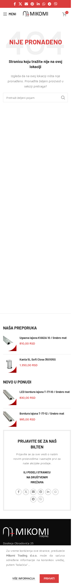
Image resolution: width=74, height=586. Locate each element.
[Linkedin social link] (38, 4)
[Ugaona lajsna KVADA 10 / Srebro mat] (9, 343)
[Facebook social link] (14, 4)
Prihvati (49, 578)
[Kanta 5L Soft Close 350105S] (9, 365)
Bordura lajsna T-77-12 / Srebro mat (42, 413)
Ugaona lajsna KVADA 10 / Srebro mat (43, 338)
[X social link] (20, 4)
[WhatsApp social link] (43, 4)
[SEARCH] (63, 97)
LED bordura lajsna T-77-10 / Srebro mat (45, 392)
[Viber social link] (56, 4)
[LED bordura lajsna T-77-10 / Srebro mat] (9, 397)
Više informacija (24, 578)
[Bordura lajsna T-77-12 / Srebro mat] (9, 419)
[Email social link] (26, 4)
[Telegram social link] (49, 4)
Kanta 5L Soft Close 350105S (38, 359)
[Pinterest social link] (32, 4)
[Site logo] (35, 13)
